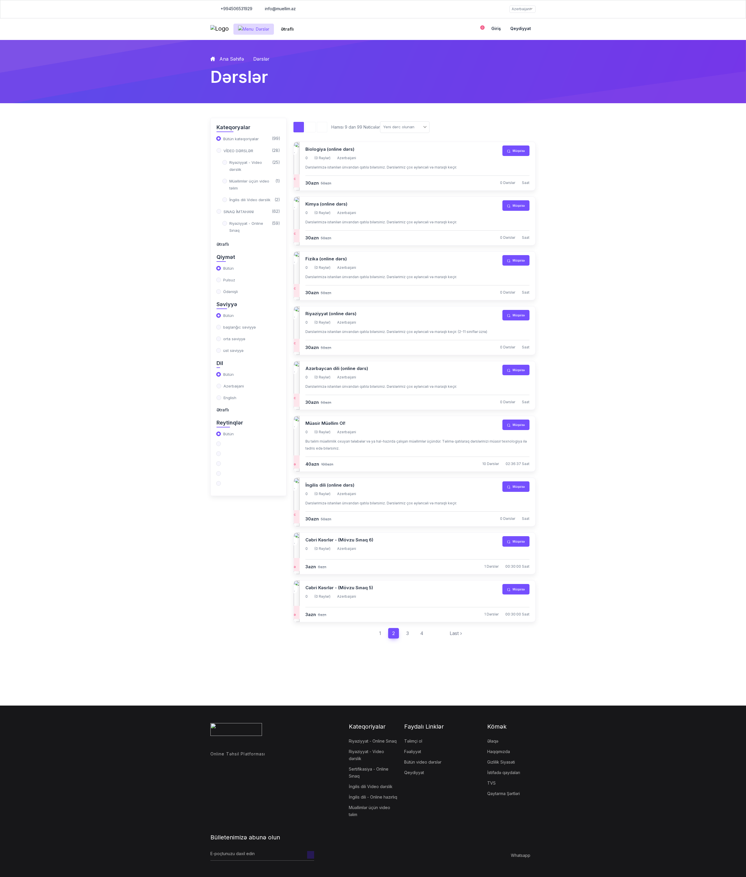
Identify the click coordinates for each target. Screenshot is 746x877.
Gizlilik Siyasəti (501, 762)
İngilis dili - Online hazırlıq (373, 796)
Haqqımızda (498, 751)
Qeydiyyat (520, 28)
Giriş (496, 28)
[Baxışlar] (298, 127)
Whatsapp (520, 855)
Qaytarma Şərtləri (503, 793)
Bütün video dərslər (422, 762)
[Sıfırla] (322, 127)
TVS (491, 782)
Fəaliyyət (412, 751)
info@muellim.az (280, 8)
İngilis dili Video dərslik (371, 786)
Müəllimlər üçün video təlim (369, 811)
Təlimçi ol (413, 741)
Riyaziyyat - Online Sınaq (373, 741)
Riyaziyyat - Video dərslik (366, 755)
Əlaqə (492, 741)
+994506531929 (235, 8)
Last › (456, 633)
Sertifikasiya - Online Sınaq (368, 772)
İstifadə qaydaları (503, 772)
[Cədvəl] (310, 127)
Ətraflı (223, 244)
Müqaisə (518, 150)
